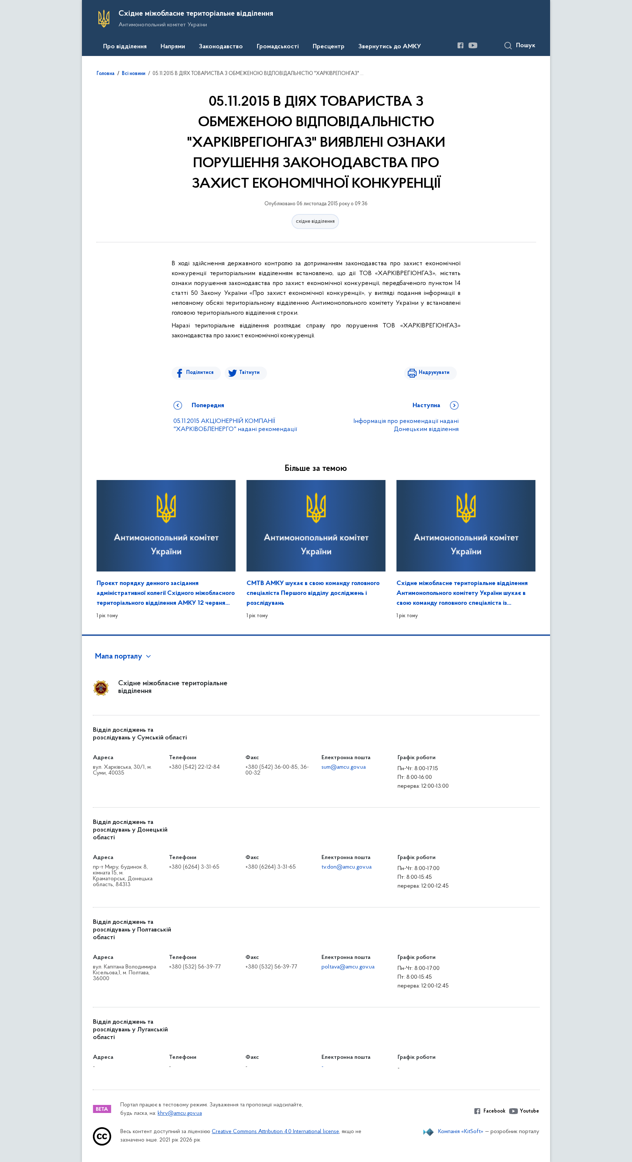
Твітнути (249, 372)
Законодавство (221, 47)
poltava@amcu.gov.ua (348, 967)
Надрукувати (434, 372)
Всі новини (133, 73)
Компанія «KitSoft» (461, 1132)
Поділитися (200, 372)
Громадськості (278, 47)
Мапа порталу (118, 657)
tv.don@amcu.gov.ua (346, 867)
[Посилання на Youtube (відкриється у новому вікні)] (473, 45)
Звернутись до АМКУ (389, 47)
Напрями (173, 47)
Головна (105, 73)
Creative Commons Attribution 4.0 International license (275, 1132)
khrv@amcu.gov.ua (180, 1113)
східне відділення (315, 221)
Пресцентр (329, 47)
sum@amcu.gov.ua (343, 767)
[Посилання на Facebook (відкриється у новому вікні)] (460, 45)
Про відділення (125, 47)
